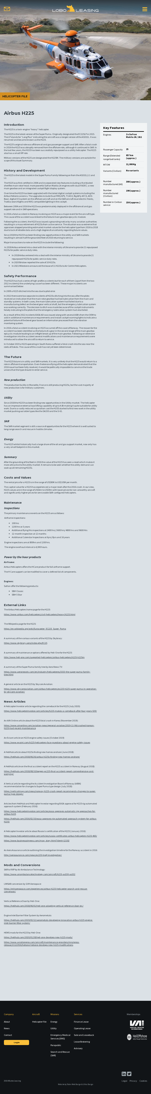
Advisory (78, 1048)
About (7, 1021)
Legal (124, 1080)
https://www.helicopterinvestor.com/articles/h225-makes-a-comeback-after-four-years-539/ (50, 710)
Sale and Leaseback (84, 1034)
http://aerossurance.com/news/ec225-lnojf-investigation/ (33, 855)
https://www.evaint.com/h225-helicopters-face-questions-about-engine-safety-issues (47, 742)
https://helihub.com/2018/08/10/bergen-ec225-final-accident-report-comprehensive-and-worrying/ (49, 772)
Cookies (143, 1080)
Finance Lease (81, 1021)
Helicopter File (39, 1021)
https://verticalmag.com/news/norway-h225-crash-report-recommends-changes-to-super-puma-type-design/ (50, 792)
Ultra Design (88, 1084)
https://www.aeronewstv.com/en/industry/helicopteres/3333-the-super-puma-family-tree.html (47, 673)
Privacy (133, 1080)
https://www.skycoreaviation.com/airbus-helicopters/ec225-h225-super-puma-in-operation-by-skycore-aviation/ (50, 690)
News (6, 1028)
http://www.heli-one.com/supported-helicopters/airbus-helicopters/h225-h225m (44, 657)
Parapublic (56, 1045)
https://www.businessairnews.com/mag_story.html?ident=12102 (36, 840)
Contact (8, 1034)
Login (16, 1042)
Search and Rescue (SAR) (60, 1053)
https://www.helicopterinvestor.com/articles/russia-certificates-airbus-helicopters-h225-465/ (50, 835)
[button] (144, 8)
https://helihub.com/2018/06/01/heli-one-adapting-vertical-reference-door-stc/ (43, 905)
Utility (54, 1028)
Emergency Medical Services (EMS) (60, 1036)
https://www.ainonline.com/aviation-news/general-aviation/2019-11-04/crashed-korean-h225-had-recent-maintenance (49, 727)
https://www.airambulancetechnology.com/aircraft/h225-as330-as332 (39, 874)
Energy (54, 1021)
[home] (75, 8)
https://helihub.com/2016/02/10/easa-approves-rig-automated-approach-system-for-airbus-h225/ (50, 820)
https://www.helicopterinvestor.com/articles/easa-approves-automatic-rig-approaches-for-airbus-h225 (50, 812)
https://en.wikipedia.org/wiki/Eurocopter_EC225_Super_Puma (35, 628)
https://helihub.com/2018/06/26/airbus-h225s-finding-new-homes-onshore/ (42, 756)
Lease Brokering (82, 1041)
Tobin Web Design (74, 1084)
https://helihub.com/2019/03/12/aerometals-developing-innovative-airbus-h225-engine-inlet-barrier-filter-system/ (48, 921)
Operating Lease (82, 1028)
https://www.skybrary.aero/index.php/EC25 (25, 642)
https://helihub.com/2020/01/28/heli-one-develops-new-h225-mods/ (38, 937)
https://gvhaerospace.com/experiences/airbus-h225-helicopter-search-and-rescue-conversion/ (45, 890)
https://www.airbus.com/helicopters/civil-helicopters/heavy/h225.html (39, 614)
